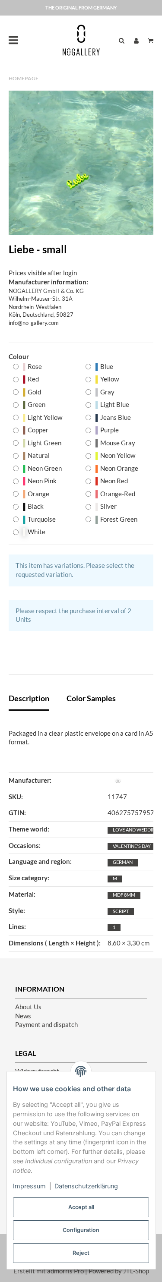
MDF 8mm (124, 895)
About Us (28, 1007)
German (123, 862)
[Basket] (148, 40)
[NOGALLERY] (81, 40)
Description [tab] (29, 698)
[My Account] (136, 40)
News (23, 1016)
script (121, 911)
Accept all (81, 1207)
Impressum (29, 1186)
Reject (81, 1253)
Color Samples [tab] (91, 698)
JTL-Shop (136, 1271)
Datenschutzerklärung (86, 1186)
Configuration (81, 1230)
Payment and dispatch (46, 1024)
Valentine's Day (132, 846)
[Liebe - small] (81, 163)
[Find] (121, 40)
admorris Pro (65, 1271)
